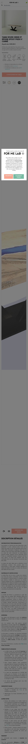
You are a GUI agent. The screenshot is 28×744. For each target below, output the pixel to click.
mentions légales (18, 160)
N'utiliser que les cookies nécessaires (14, 151)
